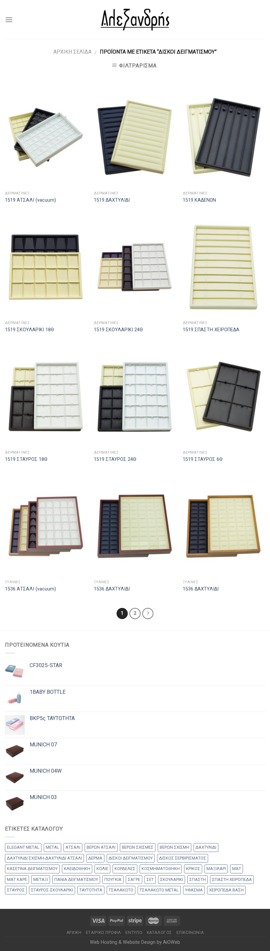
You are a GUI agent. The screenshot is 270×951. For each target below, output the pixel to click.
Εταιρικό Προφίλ (103, 932)
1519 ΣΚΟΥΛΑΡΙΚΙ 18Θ (29, 330)
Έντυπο (133, 932)
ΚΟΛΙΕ (102, 868)
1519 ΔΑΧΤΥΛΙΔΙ (112, 200)
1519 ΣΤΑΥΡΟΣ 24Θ (115, 459)
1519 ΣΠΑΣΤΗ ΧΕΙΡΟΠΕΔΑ (211, 330)
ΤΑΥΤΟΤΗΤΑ (90, 890)
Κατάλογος (160, 932)
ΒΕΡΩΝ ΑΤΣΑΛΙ (101, 847)
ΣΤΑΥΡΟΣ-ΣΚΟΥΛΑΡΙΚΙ (52, 890)
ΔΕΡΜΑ (95, 858)
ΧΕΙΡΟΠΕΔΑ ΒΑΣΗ (226, 890)
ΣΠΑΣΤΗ (197, 879)
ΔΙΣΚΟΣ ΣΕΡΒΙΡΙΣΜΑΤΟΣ (182, 858)
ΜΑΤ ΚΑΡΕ (17, 879)
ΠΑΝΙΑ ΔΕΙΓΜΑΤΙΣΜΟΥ (76, 879)
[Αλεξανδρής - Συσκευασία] (135, 20)
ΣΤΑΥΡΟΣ (16, 890)
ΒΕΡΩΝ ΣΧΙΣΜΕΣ (137, 847)
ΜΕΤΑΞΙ (40, 879)
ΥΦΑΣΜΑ (194, 890)
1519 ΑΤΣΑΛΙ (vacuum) (30, 200)
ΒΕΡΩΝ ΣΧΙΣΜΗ (174, 847)
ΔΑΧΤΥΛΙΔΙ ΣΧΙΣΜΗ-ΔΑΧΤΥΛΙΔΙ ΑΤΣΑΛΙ (44, 858)
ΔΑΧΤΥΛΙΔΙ (206, 847)
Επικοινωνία (189, 932)
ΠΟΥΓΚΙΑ (113, 879)
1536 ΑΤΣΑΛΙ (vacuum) (30, 589)
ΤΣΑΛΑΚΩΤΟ (121, 890)
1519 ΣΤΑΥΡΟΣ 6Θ (203, 459)
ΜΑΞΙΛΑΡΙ (216, 868)
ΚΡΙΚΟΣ (193, 868)
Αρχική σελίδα (72, 52)
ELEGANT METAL (23, 847)
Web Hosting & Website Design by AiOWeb (135, 942)
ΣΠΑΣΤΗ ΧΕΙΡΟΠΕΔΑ (232, 879)
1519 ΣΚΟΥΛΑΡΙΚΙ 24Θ (118, 330)
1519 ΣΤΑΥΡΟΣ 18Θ (26, 459)
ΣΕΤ (150, 879)
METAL (52, 847)
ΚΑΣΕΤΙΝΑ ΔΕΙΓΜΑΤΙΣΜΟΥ (32, 868)
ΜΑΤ (236, 868)
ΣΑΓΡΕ (134, 879)
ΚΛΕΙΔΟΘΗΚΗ (77, 868)
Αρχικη (74, 932)
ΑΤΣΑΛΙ (73, 847)
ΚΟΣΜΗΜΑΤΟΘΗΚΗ (161, 868)
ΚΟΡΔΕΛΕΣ (125, 868)
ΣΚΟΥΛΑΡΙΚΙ (171, 879)
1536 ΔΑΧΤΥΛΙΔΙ (112, 589)
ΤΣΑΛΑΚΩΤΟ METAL (159, 890)
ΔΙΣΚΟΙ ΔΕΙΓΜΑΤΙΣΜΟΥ (131, 858)
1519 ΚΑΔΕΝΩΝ (199, 200)
